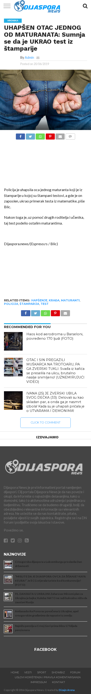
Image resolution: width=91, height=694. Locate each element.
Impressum (39, 682)
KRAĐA (54, 300)
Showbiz (58, 672)
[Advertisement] (45, 164)
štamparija (29, 304)
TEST (45, 304)
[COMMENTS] (70, 135)
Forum (75, 672)
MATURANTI (70, 300)
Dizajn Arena (67, 689)
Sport (41, 672)
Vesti (28, 672)
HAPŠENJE (39, 300)
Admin (29, 57)
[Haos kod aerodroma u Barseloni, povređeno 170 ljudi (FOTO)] (13, 341)
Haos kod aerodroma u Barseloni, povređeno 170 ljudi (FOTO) (54, 336)
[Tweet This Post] (30, 135)
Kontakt (58, 682)
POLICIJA (11, 304)
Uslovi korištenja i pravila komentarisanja (48, 677)
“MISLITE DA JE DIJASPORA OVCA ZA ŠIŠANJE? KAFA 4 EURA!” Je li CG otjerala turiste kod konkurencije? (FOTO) (50, 580)
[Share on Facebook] (20, 135)
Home (15, 672)
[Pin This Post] (50, 135)
